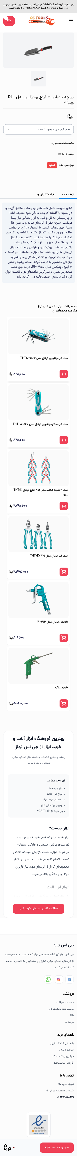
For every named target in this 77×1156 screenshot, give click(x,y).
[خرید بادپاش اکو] (38, 666)
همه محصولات (65, 1002)
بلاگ (71, 1016)
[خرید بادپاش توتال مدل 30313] (38, 599)
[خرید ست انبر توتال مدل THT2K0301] (38, 534)
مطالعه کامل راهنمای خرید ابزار (39, 908)
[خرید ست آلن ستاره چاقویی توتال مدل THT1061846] (38, 402)
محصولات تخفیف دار (61, 1009)
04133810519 (65, 1097)
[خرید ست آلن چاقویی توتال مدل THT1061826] (38, 336)
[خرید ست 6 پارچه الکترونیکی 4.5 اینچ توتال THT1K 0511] (38, 468)
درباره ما (69, 1022)
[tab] (68, 195)
